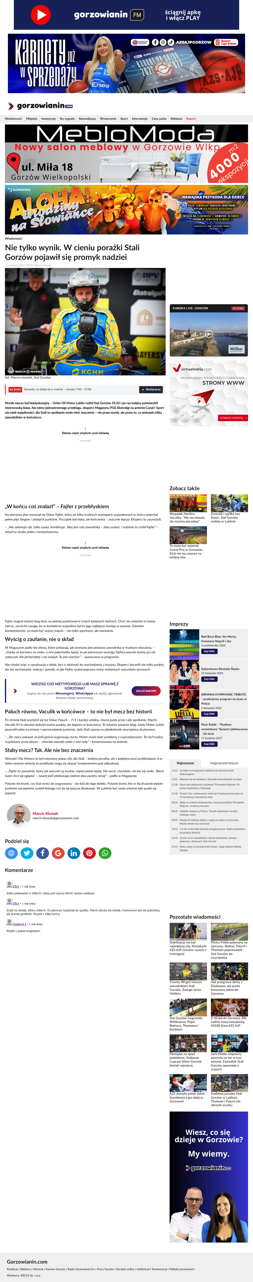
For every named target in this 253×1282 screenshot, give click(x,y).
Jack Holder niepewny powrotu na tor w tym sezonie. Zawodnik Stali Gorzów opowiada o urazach (227, 1061)
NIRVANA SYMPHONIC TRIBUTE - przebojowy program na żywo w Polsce (224, 699)
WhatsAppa (84, 693)
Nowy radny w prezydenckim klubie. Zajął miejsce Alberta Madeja (210, 848)
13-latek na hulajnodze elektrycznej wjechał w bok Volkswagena (207, 772)
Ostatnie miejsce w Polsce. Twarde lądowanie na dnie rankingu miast (208, 813)
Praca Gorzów (105, 1269)
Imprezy (179, 624)
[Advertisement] (85, 474)
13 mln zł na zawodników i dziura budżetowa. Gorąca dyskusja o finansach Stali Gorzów (208, 840)
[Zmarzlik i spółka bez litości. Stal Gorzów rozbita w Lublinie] (229, 503)
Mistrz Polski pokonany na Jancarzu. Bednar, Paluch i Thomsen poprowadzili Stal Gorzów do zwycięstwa (229, 950)
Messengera (65, 693)
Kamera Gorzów (55, 1269)
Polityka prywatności (181, 1269)
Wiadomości (13, 118)
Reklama (176, 118)
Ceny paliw (159, 118)
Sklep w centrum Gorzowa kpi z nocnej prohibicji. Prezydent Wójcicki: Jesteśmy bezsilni (212, 804)
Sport (124, 118)
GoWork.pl (143, 1269)
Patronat (38, 1269)
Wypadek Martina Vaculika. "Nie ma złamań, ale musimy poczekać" (187, 517)
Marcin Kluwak (45, 814)
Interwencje (140, 118)
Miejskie (31, 118)
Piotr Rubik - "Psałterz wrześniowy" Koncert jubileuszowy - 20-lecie (224, 729)
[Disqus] (85, 929)
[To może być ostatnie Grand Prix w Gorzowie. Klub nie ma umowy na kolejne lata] (188, 535)
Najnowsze (185, 763)
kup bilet (209, 651)
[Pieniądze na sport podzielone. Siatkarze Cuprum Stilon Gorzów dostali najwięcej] (188, 1043)
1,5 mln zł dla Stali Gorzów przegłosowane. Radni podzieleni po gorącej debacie (212, 831)
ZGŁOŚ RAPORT (146, 691)
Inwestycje (49, 118)
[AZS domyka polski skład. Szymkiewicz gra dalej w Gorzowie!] (188, 1083)
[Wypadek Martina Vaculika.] (188, 503)
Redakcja (12, 1269)
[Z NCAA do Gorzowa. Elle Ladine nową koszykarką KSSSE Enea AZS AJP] (229, 1007)
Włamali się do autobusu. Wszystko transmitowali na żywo (211, 779)
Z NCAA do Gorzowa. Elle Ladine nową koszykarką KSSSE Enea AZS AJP (229, 1022)
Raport (191, 118)
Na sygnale (67, 118)
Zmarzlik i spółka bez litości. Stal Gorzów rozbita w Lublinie (225, 517)
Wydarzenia (108, 118)
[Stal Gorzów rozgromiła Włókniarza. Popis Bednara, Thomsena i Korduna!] (188, 1007)
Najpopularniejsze (224, 763)
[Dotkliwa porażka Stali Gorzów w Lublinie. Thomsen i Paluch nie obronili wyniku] (229, 1083)
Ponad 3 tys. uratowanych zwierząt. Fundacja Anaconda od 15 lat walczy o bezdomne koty (211, 795)
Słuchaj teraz (153, 389)
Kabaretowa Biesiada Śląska (220, 669)
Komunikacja (87, 118)
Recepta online (125, 1269)
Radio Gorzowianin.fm (81, 1269)
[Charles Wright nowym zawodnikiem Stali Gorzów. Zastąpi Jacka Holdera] (188, 971)
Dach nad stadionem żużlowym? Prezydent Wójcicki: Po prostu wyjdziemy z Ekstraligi (210, 786)
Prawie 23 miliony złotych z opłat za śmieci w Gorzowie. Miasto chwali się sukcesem (209, 822)
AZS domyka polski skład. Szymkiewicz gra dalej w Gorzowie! (187, 1097)
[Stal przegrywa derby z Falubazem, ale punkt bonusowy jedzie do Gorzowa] (229, 971)
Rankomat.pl (159, 1269)
